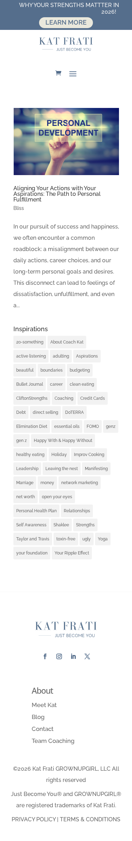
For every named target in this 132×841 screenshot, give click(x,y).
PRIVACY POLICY (34, 819)
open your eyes (57, 496)
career (56, 384)
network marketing (79, 482)
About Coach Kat (66, 342)
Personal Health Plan (36, 510)
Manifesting (96, 468)
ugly (86, 539)
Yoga (103, 539)
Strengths (85, 524)
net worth (25, 496)
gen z (21, 440)
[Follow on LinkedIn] (73, 656)
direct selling (45, 412)
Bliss (18, 208)
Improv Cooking (89, 454)
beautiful (24, 370)
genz (110, 426)
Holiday (59, 454)
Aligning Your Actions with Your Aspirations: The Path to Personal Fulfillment (57, 194)
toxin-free (65, 539)
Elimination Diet (31, 426)
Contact (43, 728)
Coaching (64, 398)
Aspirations (87, 356)
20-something (29, 342)
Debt (21, 412)
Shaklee (61, 524)
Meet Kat (44, 704)
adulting (61, 356)
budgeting (80, 370)
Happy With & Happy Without (63, 440)
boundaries (51, 370)
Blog (38, 716)
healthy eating (30, 454)
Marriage (24, 482)
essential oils (67, 426)
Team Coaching (53, 740)
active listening (31, 356)
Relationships (77, 510)
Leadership (27, 468)
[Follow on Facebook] (45, 656)
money (47, 482)
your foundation (32, 553)
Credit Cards (92, 398)
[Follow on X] (87, 656)
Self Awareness (31, 524)
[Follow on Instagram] (59, 656)
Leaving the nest (61, 468)
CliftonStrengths (32, 398)
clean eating (82, 384)
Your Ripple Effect (72, 553)
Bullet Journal (29, 384)
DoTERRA (74, 412)
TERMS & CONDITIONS (90, 819)
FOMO (93, 426)
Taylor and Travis (32, 539)
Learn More (66, 22)
